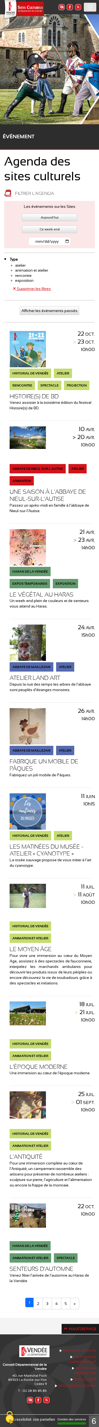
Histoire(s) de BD (34, 396)
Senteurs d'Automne (41, 1268)
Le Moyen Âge (31, 949)
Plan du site (85, 1379)
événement (18, 136)
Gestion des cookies (77, 1386)
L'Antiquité (26, 1156)
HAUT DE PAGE (82, 1329)
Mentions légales (79, 1351)
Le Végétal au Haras (41, 594)
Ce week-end (50, 229)
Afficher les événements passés (49, 310)
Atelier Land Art (35, 677)
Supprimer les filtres (33, 288)
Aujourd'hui (50, 217)
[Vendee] (23, 10)
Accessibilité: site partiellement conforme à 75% (49, 1419)
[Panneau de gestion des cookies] (9, 1417)
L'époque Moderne (39, 1066)
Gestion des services (71, 1419)
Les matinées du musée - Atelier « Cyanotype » (46, 850)
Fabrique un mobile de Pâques (44, 765)
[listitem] (61, 7)
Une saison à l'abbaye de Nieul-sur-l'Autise (48, 495)
